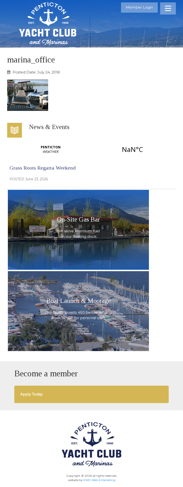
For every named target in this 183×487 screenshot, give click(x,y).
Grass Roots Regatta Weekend (43, 168)
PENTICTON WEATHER (91, 149)
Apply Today (31, 394)
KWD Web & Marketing (99, 480)
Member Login (139, 7)
